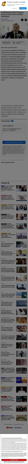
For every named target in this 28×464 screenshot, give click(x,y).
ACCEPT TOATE (14, 459)
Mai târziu (14, 8)
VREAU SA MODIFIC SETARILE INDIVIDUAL (14, 461)
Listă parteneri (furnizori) (4, 457)
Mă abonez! (23, 8)
